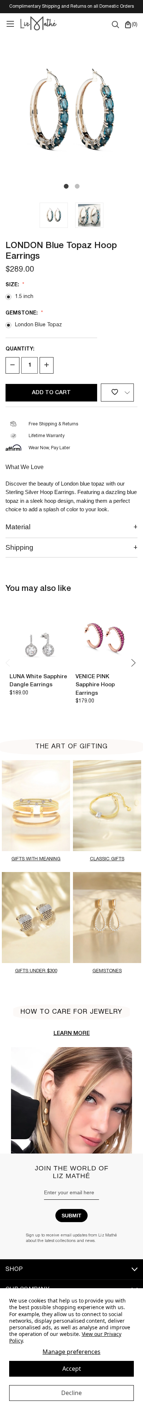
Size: (13, 285)
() (134, 24)
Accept (71, 1369)
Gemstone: (22, 313)
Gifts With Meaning (35, 859)
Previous (9, 662)
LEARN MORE (72, 1033)
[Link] (10, 23)
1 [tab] (66, 186)
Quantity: (20, 349)
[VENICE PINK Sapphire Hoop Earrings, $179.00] (105, 638)
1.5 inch (24, 296)
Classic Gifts (107, 859)
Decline (71, 1393)
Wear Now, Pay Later (49, 448)
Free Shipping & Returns (53, 424)
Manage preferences (71, 1352)
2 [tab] (77, 186)
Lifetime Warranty (47, 436)
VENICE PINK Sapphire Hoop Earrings (95, 685)
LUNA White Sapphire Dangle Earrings (38, 681)
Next (134, 662)
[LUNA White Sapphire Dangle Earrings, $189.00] (39, 638)
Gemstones (107, 971)
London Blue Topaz (38, 325)
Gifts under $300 (36, 971)
